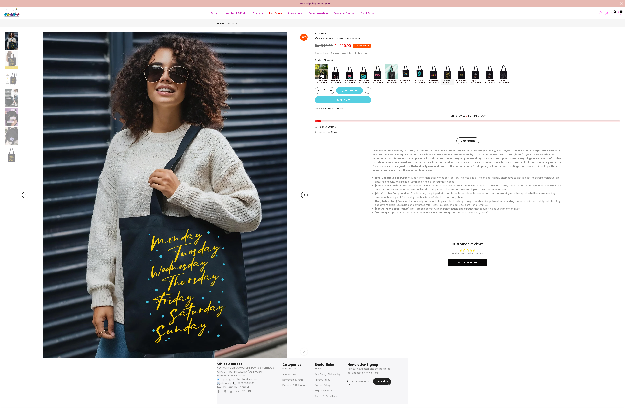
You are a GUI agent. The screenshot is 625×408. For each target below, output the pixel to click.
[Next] (304, 195)
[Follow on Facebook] (218, 391)
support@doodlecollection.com (239, 379)
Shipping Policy (323, 390)
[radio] (321, 74)
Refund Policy (322, 385)
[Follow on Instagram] (231, 391)
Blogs (318, 368)
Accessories (289, 374)
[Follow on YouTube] (249, 391)
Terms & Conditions (326, 396)
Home (220, 23)
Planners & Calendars (294, 385)
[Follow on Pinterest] (243, 391)
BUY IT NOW (343, 99)
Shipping (335, 53)
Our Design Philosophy (327, 374)
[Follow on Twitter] (224, 391)
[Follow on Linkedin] (237, 391)
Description (468, 140)
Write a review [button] (467, 262)
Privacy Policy (322, 379)
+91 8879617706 (243, 383)
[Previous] (25, 195)
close (3, 3)
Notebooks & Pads (292, 379)
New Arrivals (289, 368)
